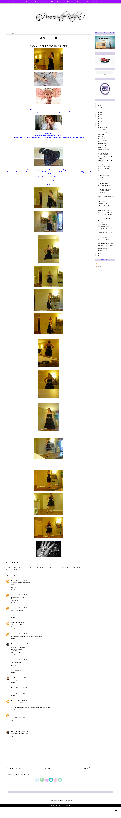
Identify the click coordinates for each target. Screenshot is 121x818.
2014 (98, 123)
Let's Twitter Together (16, 652)
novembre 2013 (102, 130)
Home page (5, 1)
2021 (98, 107)
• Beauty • (43, 1)
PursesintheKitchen (57, 800)
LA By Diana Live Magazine (17, 736)
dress (22, 567)
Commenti (99, 266)
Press (35, 1)
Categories (6, 8)
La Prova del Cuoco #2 (103, 203)
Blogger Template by (60, 805)
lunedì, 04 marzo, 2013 (21, 715)
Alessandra (13, 643)
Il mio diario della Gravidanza (106, 5)
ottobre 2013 (101, 132)
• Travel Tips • (55, 1)
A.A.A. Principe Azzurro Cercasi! (106, 243)
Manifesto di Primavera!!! (104, 224)
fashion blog (49, 567)
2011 (98, 255)
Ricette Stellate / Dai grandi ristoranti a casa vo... (20, 5)
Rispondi (13, 590)
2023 (98, 103)
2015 (98, 121)
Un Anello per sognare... (103, 173)
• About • (15, 1)
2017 (98, 116)
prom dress (76, 567)
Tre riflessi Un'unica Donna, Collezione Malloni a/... (104, 189)
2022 (98, 105)
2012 (98, 253)
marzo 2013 (101, 147)
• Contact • (26, 1)
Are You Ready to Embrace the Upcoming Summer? (105, 182)
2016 (98, 119)
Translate (109, 75)
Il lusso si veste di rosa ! (103, 168)
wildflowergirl (14, 587)
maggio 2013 (101, 143)
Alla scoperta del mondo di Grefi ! (106, 208)
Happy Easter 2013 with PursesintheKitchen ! (103, 150)
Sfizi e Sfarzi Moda (15, 677)
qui (55, 142)
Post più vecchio (80, 768)
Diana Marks (14, 731)
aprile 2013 (101, 145)
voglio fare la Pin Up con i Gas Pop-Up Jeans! (105, 229)
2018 (98, 114)
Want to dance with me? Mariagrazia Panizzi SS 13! (105, 217)
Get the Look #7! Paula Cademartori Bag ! (103, 236)
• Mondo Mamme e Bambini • (73, 1)
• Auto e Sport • (48, 5)
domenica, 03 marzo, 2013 (22, 700)
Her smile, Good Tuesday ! (104, 164)
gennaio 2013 (101, 250)
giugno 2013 (101, 141)
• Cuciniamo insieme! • (93, 1)
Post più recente (17, 768)
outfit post (61, 567)
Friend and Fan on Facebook (17, 650)
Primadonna (68, 567)
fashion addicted (39, 567)
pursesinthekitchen (12, 569)
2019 (98, 112)
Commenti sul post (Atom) (21, 774)
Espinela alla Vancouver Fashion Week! (106, 157)
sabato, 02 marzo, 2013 (21, 580)
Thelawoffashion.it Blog (16, 649)
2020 (98, 110)
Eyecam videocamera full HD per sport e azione (106, 197)
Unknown (13, 580)
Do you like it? (101, 177)
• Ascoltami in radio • (64, 5)
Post (98, 263)
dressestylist (29, 567)
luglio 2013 (101, 138)
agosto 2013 (101, 136)
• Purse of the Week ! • (83, 5)
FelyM (12, 622)
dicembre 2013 (101, 127)
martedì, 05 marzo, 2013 (23, 731)
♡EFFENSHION (14, 600)
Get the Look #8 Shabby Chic (105, 212)
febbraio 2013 (101, 248)
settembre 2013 (102, 134)
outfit (55, 567)
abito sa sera (16, 567)
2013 (98, 125)
